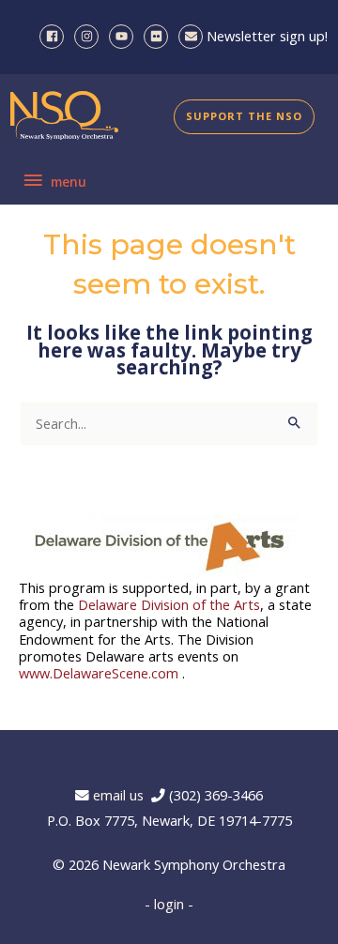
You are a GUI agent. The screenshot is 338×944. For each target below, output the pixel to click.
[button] (244, 116)
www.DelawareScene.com (98, 672)
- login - (169, 903)
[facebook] (54, 36)
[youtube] (124, 36)
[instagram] (89, 36)
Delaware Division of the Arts (169, 604)
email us (122, 794)
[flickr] (159, 36)
